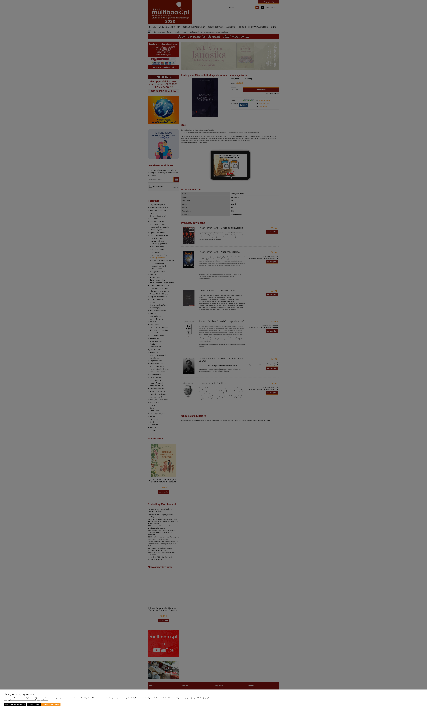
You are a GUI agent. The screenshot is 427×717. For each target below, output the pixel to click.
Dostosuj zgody (33, 704)
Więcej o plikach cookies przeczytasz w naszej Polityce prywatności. (26, 700)
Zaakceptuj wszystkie (51, 704)
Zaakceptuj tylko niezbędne (15, 704)
